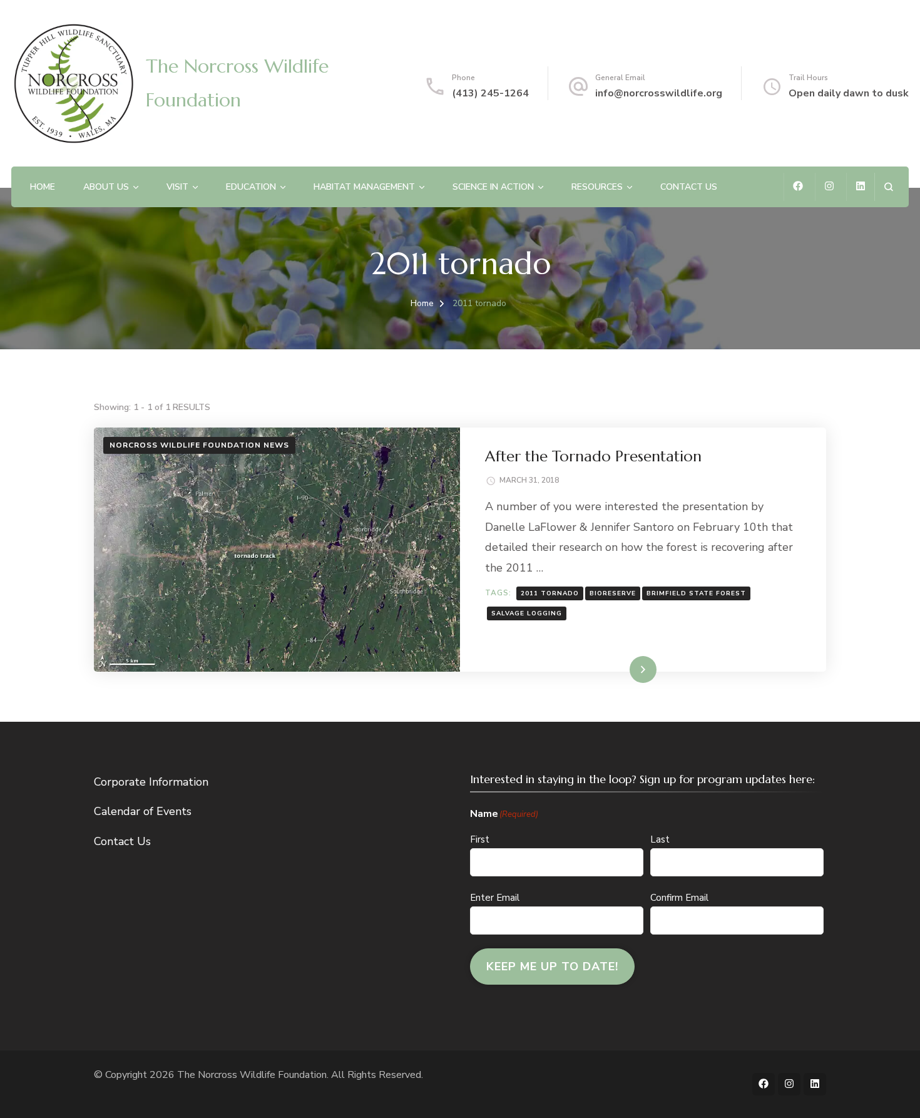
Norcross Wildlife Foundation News (199, 445)
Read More (623, 669)
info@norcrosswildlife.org (658, 93)
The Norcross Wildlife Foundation (252, 1075)
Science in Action (493, 187)
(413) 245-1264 (490, 93)
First (479, 839)
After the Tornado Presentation (593, 456)
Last (660, 839)
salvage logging (526, 613)
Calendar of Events (143, 811)
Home (42, 187)
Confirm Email (679, 897)
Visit (177, 187)
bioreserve (613, 593)
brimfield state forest (696, 593)
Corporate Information (151, 781)
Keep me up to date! (552, 966)
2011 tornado (550, 593)
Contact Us (688, 187)
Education (251, 187)
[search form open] (888, 187)
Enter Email (494, 897)
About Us (106, 187)
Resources (597, 187)
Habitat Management (364, 187)
